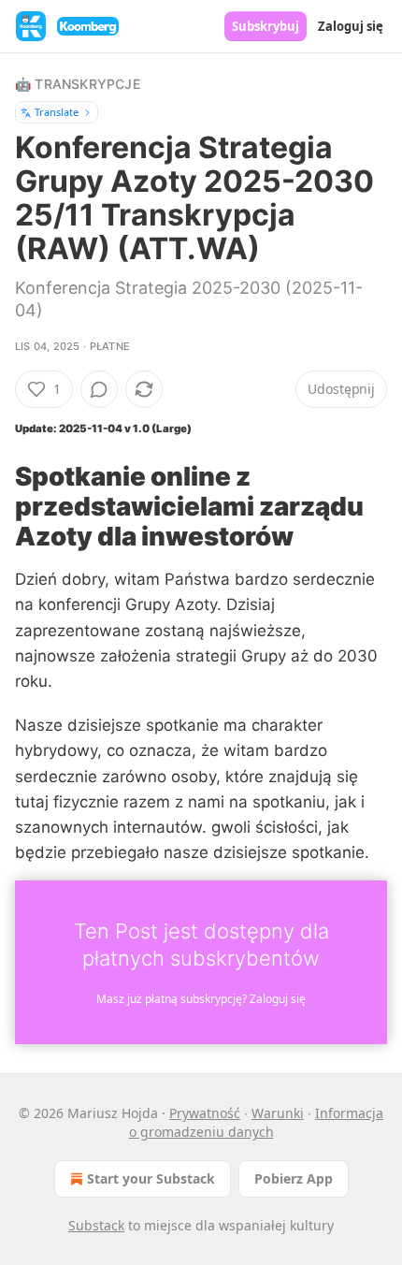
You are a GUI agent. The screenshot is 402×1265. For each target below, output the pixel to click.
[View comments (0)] (99, 389)
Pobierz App (293, 1178)
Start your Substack (151, 1178)
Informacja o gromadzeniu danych (256, 1122)
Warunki (277, 1113)
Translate (57, 112)
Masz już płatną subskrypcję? (201, 999)
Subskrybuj (265, 26)
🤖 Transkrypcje (77, 84)
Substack (96, 1225)
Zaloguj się (350, 26)
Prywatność (204, 1113)
